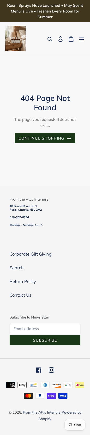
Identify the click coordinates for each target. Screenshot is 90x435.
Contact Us (20, 295)
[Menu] (81, 38)
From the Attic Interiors (41, 412)
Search (17, 267)
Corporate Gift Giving (31, 254)
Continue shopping (41, 138)
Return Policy (23, 281)
